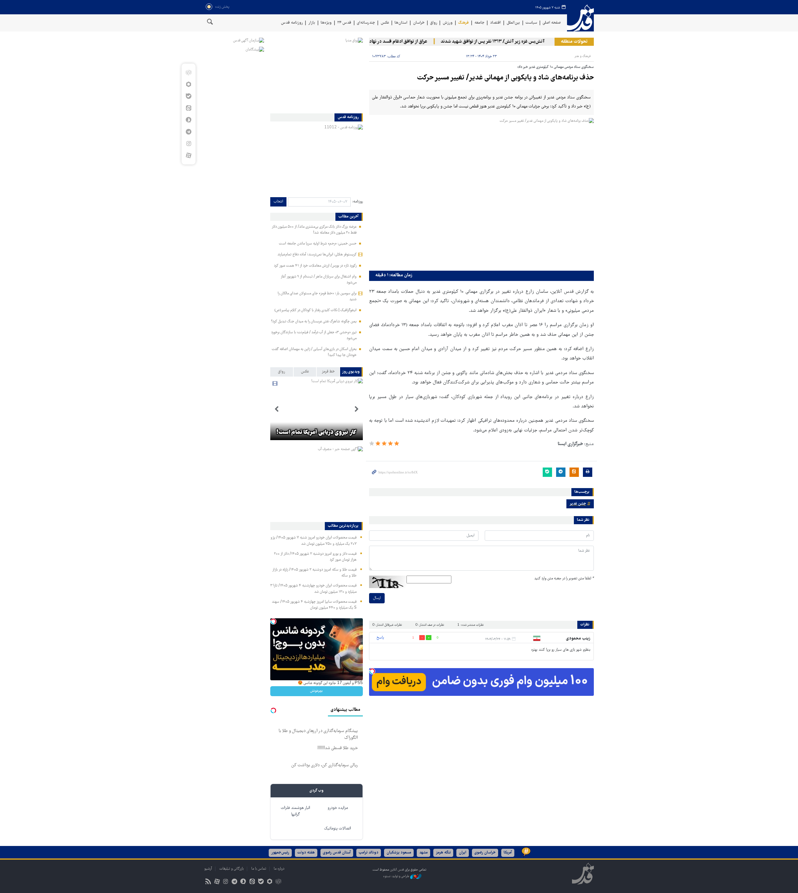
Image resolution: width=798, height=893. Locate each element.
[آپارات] (188, 155)
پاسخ (380, 637)
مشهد (423, 852)
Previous (356, 409)
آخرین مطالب (348, 217)
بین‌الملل (513, 23)
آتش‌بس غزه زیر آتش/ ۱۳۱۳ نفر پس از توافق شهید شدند (509, 41)
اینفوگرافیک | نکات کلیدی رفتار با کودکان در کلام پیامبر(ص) (315, 310)
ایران (462, 852)
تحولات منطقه (574, 41)
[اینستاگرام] (188, 143)
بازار (311, 23)
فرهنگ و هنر (582, 56)
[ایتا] (188, 108)
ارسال (377, 598)
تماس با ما (258, 869)
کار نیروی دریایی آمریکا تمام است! (316, 432)
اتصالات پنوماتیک (337, 829)
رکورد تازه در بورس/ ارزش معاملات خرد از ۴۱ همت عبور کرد (315, 265)
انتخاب (278, 201)
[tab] (351, 372)
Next (276, 409)
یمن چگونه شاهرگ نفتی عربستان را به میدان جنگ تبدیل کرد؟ (314, 321)
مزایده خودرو (338, 808)
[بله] (188, 96)
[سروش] (188, 120)
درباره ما (279, 869)
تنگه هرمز (443, 852)
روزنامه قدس (292, 23)
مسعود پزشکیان (399, 852)
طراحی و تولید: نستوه (396, 876)
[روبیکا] (188, 72)
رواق (433, 23)
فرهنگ (463, 23)
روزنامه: (357, 201)
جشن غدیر (578, 503)
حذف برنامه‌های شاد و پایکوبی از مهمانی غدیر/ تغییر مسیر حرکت (505, 78)
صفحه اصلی (552, 23)
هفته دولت (306, 852)
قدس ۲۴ (344, 23)
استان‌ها (401, 23)
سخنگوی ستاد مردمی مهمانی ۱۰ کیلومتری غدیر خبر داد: (555, 67)
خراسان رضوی (485, 852)
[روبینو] (188, 84)
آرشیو (208, 869)
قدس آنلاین (580, 18)
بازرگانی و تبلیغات (231, 869)
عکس (385, 23)
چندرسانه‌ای (366, 23)
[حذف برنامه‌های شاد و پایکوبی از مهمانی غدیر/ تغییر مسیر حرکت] (481, 193)
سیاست (531, 23)
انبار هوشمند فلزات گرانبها (295, 811)
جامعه (479, 23)
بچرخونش (316, 691)
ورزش (448, 23)
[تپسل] (372, 671)
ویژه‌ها (326, 23)
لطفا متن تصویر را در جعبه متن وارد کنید (564, 578)
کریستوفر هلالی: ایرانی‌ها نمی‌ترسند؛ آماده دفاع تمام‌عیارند (317, 254)
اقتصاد (495, 23)
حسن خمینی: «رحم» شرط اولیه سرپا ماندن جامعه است (318, 243)
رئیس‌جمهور (280, 852)
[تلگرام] (188, 132)
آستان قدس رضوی (337, 852)
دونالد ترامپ (368, 852)
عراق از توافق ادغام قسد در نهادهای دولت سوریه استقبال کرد (387, 41)
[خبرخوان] (208, 882)
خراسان (419, 23)
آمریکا (508, 852)
